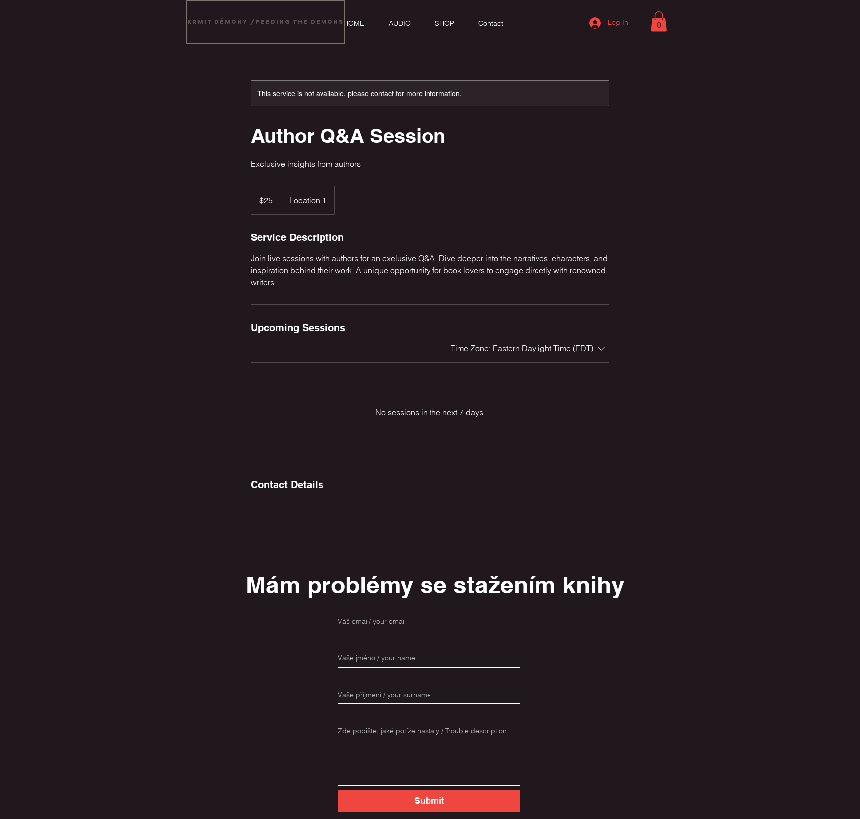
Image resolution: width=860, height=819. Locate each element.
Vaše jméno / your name (376, 657)
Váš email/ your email (372, 621)
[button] (658, 21)
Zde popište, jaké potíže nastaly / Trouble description (422, 730)
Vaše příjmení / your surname (384, 694)
